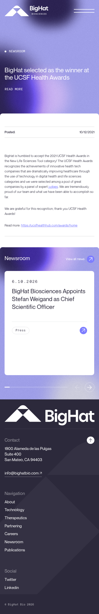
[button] (89, 387)
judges (53, 187)
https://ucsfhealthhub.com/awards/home (49, 225)
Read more (14, 89)
